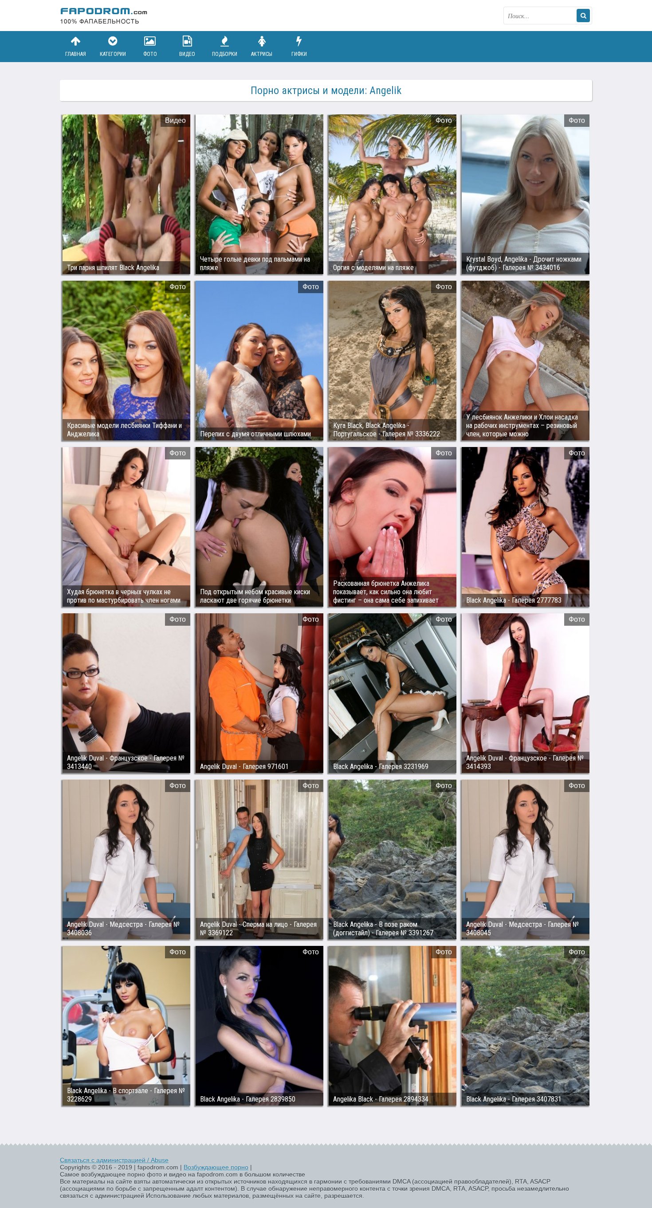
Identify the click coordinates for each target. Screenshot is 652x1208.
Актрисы (261, 54)
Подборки (224, 54)
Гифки (299, 54)
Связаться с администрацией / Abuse (114, 1160)
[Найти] (583, 15)
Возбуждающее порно (216, 1167)
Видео (187, 54)
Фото (150, 54)
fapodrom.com (104, 15)
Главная (75, 54)
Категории (113, 54)
